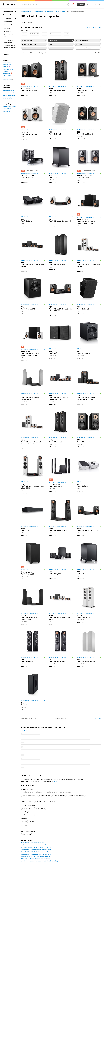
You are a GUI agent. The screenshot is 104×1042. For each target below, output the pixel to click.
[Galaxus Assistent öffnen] (88, 4)
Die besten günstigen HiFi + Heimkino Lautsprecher (36, 847)
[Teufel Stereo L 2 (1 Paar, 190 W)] (61, 429)
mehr (55, 781)
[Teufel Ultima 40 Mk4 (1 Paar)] (61, 77)
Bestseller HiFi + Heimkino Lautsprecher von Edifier (36, 849)
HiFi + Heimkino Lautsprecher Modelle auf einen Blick (36, 856)
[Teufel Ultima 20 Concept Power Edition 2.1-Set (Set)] (33, 341)
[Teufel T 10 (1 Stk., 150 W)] (61, 165)
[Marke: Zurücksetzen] (72, 40)
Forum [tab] (30, 22)
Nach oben (98, 718)
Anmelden (81, 4)
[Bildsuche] (67, 4)
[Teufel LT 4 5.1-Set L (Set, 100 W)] (61, 474)
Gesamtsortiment (8, 11)
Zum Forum (24, 730)
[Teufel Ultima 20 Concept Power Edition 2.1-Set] (89, 208)
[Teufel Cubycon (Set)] (61, 561)
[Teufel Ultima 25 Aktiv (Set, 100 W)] (89, 77)
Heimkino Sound (7, 21)
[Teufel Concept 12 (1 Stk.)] (33, 296)
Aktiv (24, 34)
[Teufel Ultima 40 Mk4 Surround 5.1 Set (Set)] (89, 252)
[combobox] (33, 53)
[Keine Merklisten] (96, 4)
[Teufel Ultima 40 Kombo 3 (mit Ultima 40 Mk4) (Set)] (33, 474)
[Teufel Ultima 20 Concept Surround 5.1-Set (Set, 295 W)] (61, 385)
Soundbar (6, 54)
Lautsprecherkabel (9, 51)
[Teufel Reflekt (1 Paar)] (33, 208)
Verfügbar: (42, 53)
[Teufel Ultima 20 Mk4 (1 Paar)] (33, 77)
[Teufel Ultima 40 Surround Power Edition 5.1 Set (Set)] (89, 385)
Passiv (44, 34)
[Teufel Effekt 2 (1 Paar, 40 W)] (61, 341)
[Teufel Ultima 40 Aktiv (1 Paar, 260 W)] (61, 648)
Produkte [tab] (23, 22)
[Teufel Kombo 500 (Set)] (33, 648)
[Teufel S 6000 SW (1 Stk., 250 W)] (89, 341)
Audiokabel (7, 28)
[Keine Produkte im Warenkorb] (99, 4)
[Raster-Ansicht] (95, 53)
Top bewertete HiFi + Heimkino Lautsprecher (34, 845)
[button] (44, 86)
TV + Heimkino (7, 18)
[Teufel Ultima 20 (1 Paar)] (89, 165)
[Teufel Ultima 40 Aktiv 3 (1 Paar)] (61, 252)
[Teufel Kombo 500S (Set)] (33, 165)
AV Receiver (7, 31)
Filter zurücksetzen (95, 27)
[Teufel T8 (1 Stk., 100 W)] (89, 561)
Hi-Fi (66, 34)
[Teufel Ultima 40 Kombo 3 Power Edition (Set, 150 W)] (33, 385)
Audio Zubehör (8, 25)
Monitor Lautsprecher (9, 95)
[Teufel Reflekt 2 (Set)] (61, 121)
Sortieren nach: (25, 53)
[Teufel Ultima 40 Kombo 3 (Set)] (61, 517)
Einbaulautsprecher (8, 90)
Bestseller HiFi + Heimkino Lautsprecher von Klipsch (36, 852)
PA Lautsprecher (7, 98)
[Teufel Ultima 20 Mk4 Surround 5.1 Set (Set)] (33, 252)
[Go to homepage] (9, 4)
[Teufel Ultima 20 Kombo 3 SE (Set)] (61, 208)
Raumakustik (6, 111)
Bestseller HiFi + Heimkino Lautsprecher (32, 843)
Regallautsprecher (55, 34)
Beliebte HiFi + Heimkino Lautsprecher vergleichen (35, 859)
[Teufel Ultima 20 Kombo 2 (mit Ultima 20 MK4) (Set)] (61, 296)
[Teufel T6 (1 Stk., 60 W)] (33, 692)
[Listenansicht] (99, 53)
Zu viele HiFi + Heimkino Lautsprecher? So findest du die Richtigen (40, 861)
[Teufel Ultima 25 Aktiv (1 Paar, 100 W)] (89, 121)
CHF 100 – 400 (34, 34)
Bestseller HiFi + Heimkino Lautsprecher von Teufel (36, 854)
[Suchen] (22, 4)
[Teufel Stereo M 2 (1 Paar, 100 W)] (89, 429)
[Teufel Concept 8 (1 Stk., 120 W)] (33, 561)
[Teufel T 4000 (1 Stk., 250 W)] (33, 517)
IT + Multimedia (7, 15)
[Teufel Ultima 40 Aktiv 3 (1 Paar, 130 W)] (89, 648)
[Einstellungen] (73, 4)
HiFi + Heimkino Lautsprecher (8, 41)
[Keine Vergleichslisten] (92, 4)
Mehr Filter (87, 48)
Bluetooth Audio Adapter (8, 36)
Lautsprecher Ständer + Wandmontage (10, 46)
